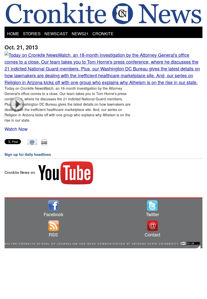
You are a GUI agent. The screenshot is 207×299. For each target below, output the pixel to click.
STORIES (32, 33)
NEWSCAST (56, 33)
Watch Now (16, 128)
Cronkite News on (20, 172)
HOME (13, 33)
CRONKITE (103, 33)
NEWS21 (80, 33)
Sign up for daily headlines (28, 154)
